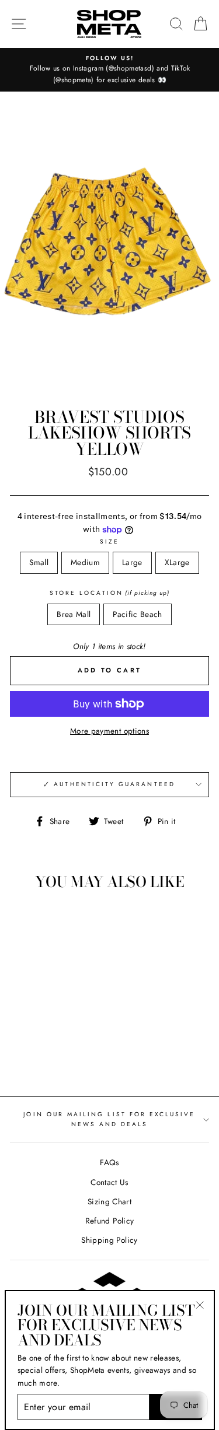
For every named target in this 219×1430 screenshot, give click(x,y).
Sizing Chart (109, 1201)
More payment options (109, 731)
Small (38, 562)
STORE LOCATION (109, 592)
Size (109, 541)
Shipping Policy (109, 1240)
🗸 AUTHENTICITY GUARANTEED (109, 784)
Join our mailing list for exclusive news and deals (109, 1119)
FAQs (109, 1162)
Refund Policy (109, 1220)
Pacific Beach (137, 614)
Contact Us (109, 1182)
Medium (85, 562)
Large (132, 562)
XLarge (177, 562)
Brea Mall (74, 614)
